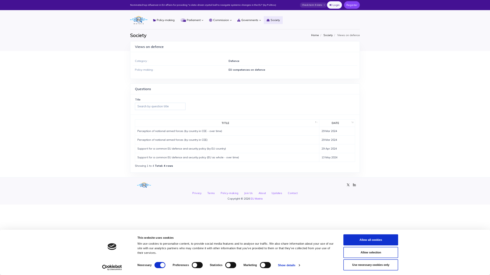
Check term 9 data (312, 4)
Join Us (248, 193)
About (262, 193)
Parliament (194, 20)
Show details (286, 265)
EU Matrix (257, 198)
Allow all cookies (370, 239)
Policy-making (166, 20)
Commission (221, 20)
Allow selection (371, 252)
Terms (211, 193)
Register (351, 5)
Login (336, 5)
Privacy (197, 193)
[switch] (197, 265)
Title (137, 99)
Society (275, 20)
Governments (249, 20)
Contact (293, 193)
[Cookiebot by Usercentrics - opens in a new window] (112, 267)
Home (315, 35)
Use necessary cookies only (370, 264)
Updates (277, 193)
